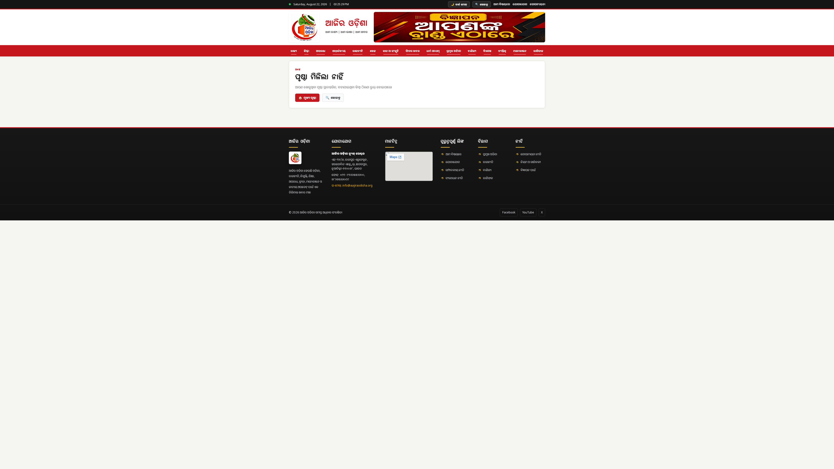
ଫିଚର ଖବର (413, 51)
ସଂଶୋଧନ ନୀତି (454, 178)
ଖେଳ (373, 51)
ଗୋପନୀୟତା (537, 4)
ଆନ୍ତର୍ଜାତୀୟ (339, 51)
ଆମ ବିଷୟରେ (501, 4)
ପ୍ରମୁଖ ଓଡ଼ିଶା (454, 51)
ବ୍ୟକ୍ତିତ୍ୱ (502, 51)
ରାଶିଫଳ (538, 51)
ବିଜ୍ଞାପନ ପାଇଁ (528, 170)
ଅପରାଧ (320, 51)
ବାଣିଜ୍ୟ (472, 51)
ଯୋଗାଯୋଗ (520, 4)
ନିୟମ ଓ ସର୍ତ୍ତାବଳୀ (531, 162)
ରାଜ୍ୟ (294, 51)
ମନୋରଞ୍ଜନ (519, 51)
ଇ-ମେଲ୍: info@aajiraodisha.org (352, 185)
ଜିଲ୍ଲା (306, 51)
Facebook (508, 212)
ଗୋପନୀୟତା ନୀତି (531, 154)
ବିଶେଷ (487, 51)
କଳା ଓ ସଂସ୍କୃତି (391, 51)
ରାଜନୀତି (357, 51)
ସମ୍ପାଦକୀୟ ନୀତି (455, 170)
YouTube (528, 212)
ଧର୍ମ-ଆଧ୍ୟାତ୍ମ (433, 51)
